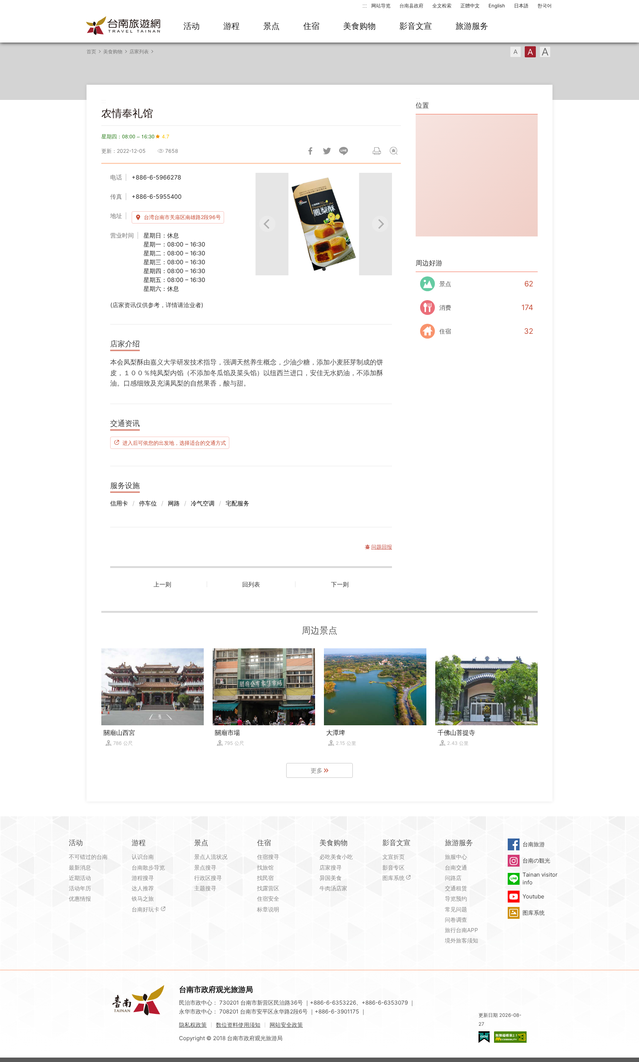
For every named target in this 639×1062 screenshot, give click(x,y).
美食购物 (359, 26)
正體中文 (470, 6)
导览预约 (456, 898)
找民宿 (265, 877)
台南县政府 (411, 6)
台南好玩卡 (145, 909)
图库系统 (393, 877)
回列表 (251, 584)
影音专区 (393, 867)
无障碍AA (510, 1037)
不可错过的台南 (88, 856)
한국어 (544, 6)
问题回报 (393, 151)
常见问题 (456, 909)
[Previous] (267, 224)
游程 (231, 26)
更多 (316, 770)
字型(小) (515, 51)
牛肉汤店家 (333, 888)
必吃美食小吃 (336, 856)
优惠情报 (80, 898)
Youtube (533, 896)
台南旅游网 (123, 26)
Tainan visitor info (540, 878)
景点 (271, 26)
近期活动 (80, 877)
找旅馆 (265, 867)
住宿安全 (268, 898)
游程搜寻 (143, 877)
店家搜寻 (331, 867)
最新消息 (80, 867)
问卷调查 (456, 919)
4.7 (165, 136)
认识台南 (143, 856)
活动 (191, 26)
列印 (376, 151)
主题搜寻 (205, 888)
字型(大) (545, 51)
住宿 (311, 26)
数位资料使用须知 (238, 1024)
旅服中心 (456, 856)
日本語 (521, 6)
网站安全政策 (286, 1024)
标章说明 (268, 909)
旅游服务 (472, 26)
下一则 (340, 584)
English (496, 6)
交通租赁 (456, 888)
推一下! (327, 151)
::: (364, 5)
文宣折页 (393, 856)
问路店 (453, 877)
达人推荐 (143, 888)
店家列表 (139, 51)
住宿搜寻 (268, 856)
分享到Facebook (310, 151)
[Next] (380, 224)
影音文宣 (415, 26)
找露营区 (268, 888)
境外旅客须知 (461, 940)
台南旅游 (534, 844)
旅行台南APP (461, 930)
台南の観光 (536, 860)
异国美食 (331, 877)
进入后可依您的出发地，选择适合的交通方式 (174, 442)
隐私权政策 (193, 1024)
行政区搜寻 (208, 877)
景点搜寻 (205, 867)
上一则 (162, 584)
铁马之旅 (143, 898)
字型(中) (530, 51)
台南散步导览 (148, 867)
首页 (91, 51)
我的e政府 (484, 1037)
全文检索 (442, 6)
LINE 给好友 (343, 151)
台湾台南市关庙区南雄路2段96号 (182, 217)
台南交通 (456, 867)
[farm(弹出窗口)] (324, 224)
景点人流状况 (210, 856)
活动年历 (80, 888)
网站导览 (380, 6)
